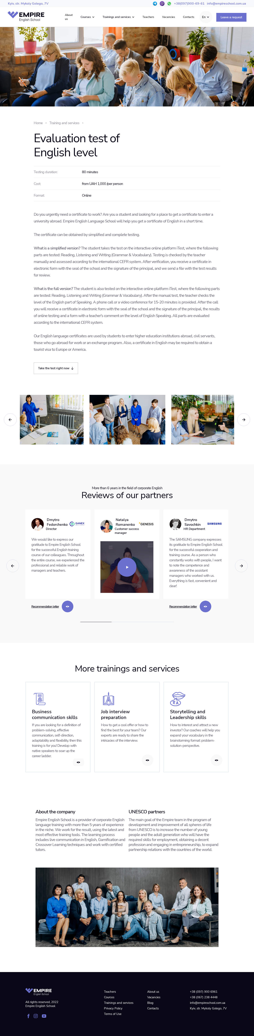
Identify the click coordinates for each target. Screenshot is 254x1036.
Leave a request (231, 17)
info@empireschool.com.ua (226, 4)
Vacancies (168, 17)
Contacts (188, 17)
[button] (88, 17)
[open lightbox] (127, 567)
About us (69, 17)
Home (38, 123)
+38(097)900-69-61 (189, 4)
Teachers (148, 17)
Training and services (64, 123)
